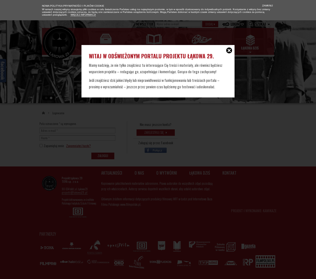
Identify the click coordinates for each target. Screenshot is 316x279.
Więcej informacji (83, 14)
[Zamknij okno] (229, 50)
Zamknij (267, 5)
